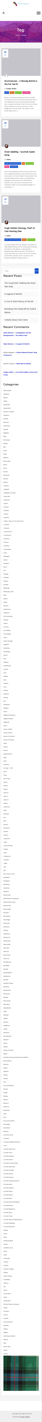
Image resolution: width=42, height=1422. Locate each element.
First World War (7, 616)
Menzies (5, 1022)
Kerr (4, 817)
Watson (5, 1340)
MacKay (12, 92)
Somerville (6, 1258)
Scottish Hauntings (9, 1167)
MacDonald (6, 895)
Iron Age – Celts (8, 768)
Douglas (5, 574)
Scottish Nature (8, 1195)
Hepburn (6, 708)
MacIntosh (6, 923)
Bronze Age (6, 461)
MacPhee (6, 987)
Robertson (6, 1110)
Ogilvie (5, 1068)
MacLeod (6, 959)
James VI (5, 800)
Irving (5, 775)
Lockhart (6, 860)
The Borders (6, 1301)
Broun (5, 465)
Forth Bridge (7, 634)
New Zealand (7, 1061)
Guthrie (5, 690)
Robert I (5, 1100)
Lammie (5, 832)
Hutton (5, 750)
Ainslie (5, 401)
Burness (5, 479)
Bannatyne (6, 440)
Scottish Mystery (8, 1188)
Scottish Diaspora (8, 1156)
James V (5, 796)
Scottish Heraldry (8, 1170)
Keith (5, 810)
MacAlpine (6, 881)
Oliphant (6, 1071)
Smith (5, 1255)
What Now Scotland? (23, 364)
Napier (5, 1054)
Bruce (5, 468)
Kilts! (4, 821)
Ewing (5, 602)
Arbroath (6, 422)
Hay (4, 701)
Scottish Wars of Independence (12, 1220)
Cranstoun (6, 539)
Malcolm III (6, 1004)
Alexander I (6, 405)
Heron (5, 712)
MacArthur (6, 884)
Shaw (5, 1237)
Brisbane (5, 458)
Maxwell (5, 1015)
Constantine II (7, 532)
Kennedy (6, 814)
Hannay (5, 697)
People (5, 1078)
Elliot (4, 595)
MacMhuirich (7, 962)
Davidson (6, 563)
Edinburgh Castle (8, 592)
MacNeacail (6, 976)
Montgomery (7, 1036)
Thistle (5, 1308)
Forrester (6, 627)
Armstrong (6, 426)
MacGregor (6, 920)
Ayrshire (5, 429)
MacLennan (6, 955)
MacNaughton (7, 973)
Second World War (9, 1227)
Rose (4, 1114)
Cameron (6, 486)
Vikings (5, 1329)
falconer (5, 606)
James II (5, 786)
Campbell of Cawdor (9, 493)
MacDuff (5, 913)
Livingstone (6, 856)
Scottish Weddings (9, 1223)
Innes (5, 761)
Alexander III (7, 408)
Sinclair (5, 1244)
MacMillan (6, 966)
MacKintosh (7, 941)
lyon (4, 870)
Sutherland (18, 92)
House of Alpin (7, 729)
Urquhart (6, 1325)
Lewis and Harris (8, 846)
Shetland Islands (8, 1241)
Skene (5, 1251)
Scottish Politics (8, 1205)
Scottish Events (8, 1160)
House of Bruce (8, 733)
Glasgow (6, 662)
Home (5, 726)
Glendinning (7, 666)
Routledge (6, 1124)
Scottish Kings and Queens (11, 1181)
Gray (4, 680)
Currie (5, 553)
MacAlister (6, 877)
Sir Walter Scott (8, 1248)
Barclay (5, 443)
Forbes (5, 623)
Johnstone (6, 807)
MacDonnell (7, 906)
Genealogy (6, 652)
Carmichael (6, 496)
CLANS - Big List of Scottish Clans (13, 163)
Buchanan (6, 475)
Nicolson (6, 1064)
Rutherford (6, 1128)
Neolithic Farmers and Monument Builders (15, 1057)
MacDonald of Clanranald (11, 899)
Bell (4, 447)
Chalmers (6, 510)
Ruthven (6, 1131)
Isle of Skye (6, 779)
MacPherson (7, 990)
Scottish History (8, 1174)
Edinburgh (6, 588)
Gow (4, 673)
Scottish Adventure (9, 1149)
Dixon (5, 567)
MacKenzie (6, 934)
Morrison (6, 1040)
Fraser (5, 637)
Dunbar (5, 581)
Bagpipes (6, 433)
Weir (4, 1343)
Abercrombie (7, 391)
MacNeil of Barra (8, 983)
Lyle (4, 867)
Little (5, 853)
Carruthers (6, 500)
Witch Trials (6, 1347)
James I (6, 92)
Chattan (5, 514)
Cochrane (6, 525)
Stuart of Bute (7, 1276)
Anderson (6, 415)
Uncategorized (26, 92)
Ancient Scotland (8, 412)
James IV (5, 793)
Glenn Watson (8, 333)
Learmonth (6, 839)
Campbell (6, 489)
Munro (5, 1043)
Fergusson (6, 613)
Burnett (5, 482)
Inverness (6, 764)
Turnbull (5, 1318)
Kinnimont (6, 828)
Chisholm (6, 518)
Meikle (5, 1018)
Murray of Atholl (8, 1050)
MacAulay (6, 888)
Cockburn (6, 528)
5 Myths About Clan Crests (16, 320)
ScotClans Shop (8, 1135)
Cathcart (6, 507)
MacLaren (6, 948)
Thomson (6, 1311)
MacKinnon (6, 937)
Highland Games (8, 719)
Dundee (5, 585)
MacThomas (7, 1001)
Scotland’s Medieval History (11, 1142)
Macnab (5, 969)
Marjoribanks (7, 1008)
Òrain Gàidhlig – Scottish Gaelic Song (19, 153)
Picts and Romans (8, 1086)
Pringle (5, 1093)
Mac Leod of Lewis (9, 874)
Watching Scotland (9, 1336)
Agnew (5, 398)
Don (23, 163)
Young (5, 1354)
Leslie (5, 842)
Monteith (6, 1033)
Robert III (6, 1107)
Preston (5, 1089)
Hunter (5, 747)
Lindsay (5, 849)
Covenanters (7, 535)
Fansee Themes (25, 1417)
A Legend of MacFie (13, 294)
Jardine (5, 803)
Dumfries (6, 578)
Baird (4, 436)
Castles (5, 503)
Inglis (4, 757)
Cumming (6, 546)
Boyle (5, 454)
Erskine (5, 599)
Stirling (5, 1272)
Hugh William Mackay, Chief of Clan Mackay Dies (19, 229)
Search (37, 271)
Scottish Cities (7, 1153)
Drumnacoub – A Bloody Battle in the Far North (20, 82)
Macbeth (6, 891)
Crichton (6, 542)
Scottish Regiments (9, 1209)
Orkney (5, 1075)
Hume (5, 743)
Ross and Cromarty (8, 1121)
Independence (7, 754)
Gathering (6, 648)
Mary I (5, 1011)
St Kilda (5, 1262)
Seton (5, 1234)
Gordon (5, 669)
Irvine (5, 772)
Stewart (5, 1265)
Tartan (5, 1290)
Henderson (6, 705)
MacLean (6, 951)
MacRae (5, 997)
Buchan (5, 472)
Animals (5, 419)
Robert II (5, 1103)
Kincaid (5, 824)
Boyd (5, 451)
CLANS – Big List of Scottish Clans (13, 521)
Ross (4, 1117)
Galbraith (6, 645)
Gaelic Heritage (29, 163)
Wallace (5, 1332)
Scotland (6, 1138)
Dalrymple (6, 556)
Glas (4, 659)
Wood (5, 1350)
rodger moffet (8, 372)
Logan (5, 863)
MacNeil (5, 980)
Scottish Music (14, 167)
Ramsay (5, 1096)
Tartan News (7, 1294)
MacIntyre (6, 927)
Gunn (5, 687)
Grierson (5, 683)
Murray (5, 1047)
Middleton (6, 1026)
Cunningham (7, 549)
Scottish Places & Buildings (11, 1202)
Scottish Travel (7, 1216)
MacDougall (7, 909)
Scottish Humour (8, 1177)
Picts (4, 1082)
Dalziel (5, 560)
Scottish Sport (7, 1213)
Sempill (5, 1230)
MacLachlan (7, 944)
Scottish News (31, 240)
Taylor (5, 1297)
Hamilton (6, 694)
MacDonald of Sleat (9, 902)
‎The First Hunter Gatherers (11, 1304)
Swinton (6, 1283)
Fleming (5, 620)
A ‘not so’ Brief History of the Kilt (18, 301)
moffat (5, 1029)
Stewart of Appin (8, 1269)
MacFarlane (6, 916)
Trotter (5, 1315)
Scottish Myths (8, 1191)
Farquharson (7, 609)
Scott (5, 1145)
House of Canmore (9, 736)
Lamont (5, 835)
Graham (5, 676)
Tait (4, 1287)
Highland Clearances (9, 715)
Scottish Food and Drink (10, 1163)
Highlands (6, 722)
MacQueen (6, 994)
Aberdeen (6, 394)
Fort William (6, 630)
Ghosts (5, 655)
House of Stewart (8, 740)
